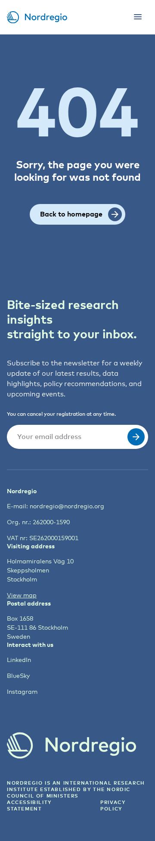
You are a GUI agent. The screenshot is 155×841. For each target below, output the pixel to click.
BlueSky (18, 675)
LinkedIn (19, 659)
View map (22, 595)
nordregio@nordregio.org (67, 506)
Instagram (22, 691)
